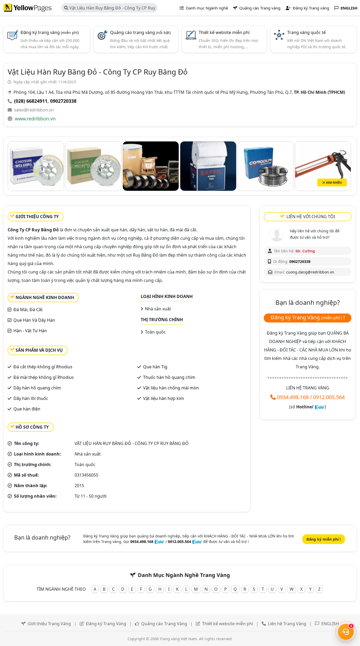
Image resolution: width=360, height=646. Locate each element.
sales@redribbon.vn (34, 110)
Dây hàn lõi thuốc (30, 398)
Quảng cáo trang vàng (140, 32)
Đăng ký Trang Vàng (106, 624)
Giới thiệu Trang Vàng (49, 624)
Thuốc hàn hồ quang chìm (169, 377)
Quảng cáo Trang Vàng (164, 624)
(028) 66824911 (30, 101)
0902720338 (63, 101)
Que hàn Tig (155, 367)
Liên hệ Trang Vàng (287, 624)
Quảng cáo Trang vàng (259, 8)
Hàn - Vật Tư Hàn (30, 331)
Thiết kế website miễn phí (224, 32)
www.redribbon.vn (35, 118)
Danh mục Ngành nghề (206, 8)
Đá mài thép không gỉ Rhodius (43, 377)
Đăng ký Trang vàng (310, 8)
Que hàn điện (26, 409)
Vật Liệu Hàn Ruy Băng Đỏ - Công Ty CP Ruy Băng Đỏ (109, 8)
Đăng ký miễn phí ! (324, 539)
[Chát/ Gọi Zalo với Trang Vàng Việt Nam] (320, 407)
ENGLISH (330, 624)
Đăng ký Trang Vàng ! (308, 317)
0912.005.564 (329, 397)
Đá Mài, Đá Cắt (28, 309)
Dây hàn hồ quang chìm (37, 388)
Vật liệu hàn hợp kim (163, 398)
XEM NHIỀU (333, 182)
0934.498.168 (293, 397)
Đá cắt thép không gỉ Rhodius (42, 367)
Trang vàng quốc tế (306, 32)
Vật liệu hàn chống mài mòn (171, 388)
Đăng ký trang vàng (50, 32)
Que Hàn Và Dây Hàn (34, 320)
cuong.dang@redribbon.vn (310, 272)
